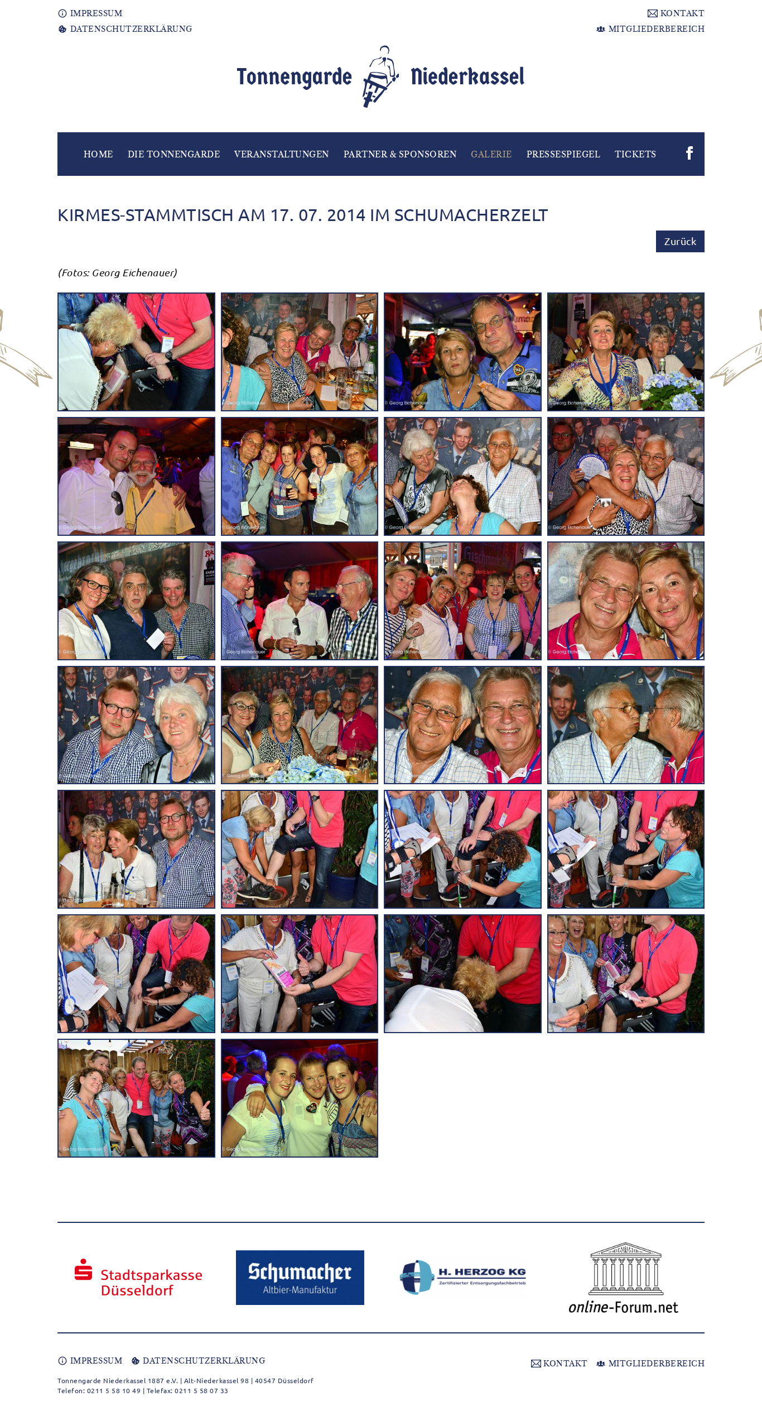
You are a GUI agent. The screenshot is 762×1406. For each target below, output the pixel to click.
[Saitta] (624, 1277)
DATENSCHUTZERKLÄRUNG (129, 29)
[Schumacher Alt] (138, 1277)
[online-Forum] (462, 1277)
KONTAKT (681, 13)
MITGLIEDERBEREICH (655, 29)
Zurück (680, 241)
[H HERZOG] (300, 1277)
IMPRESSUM (94, 13)
